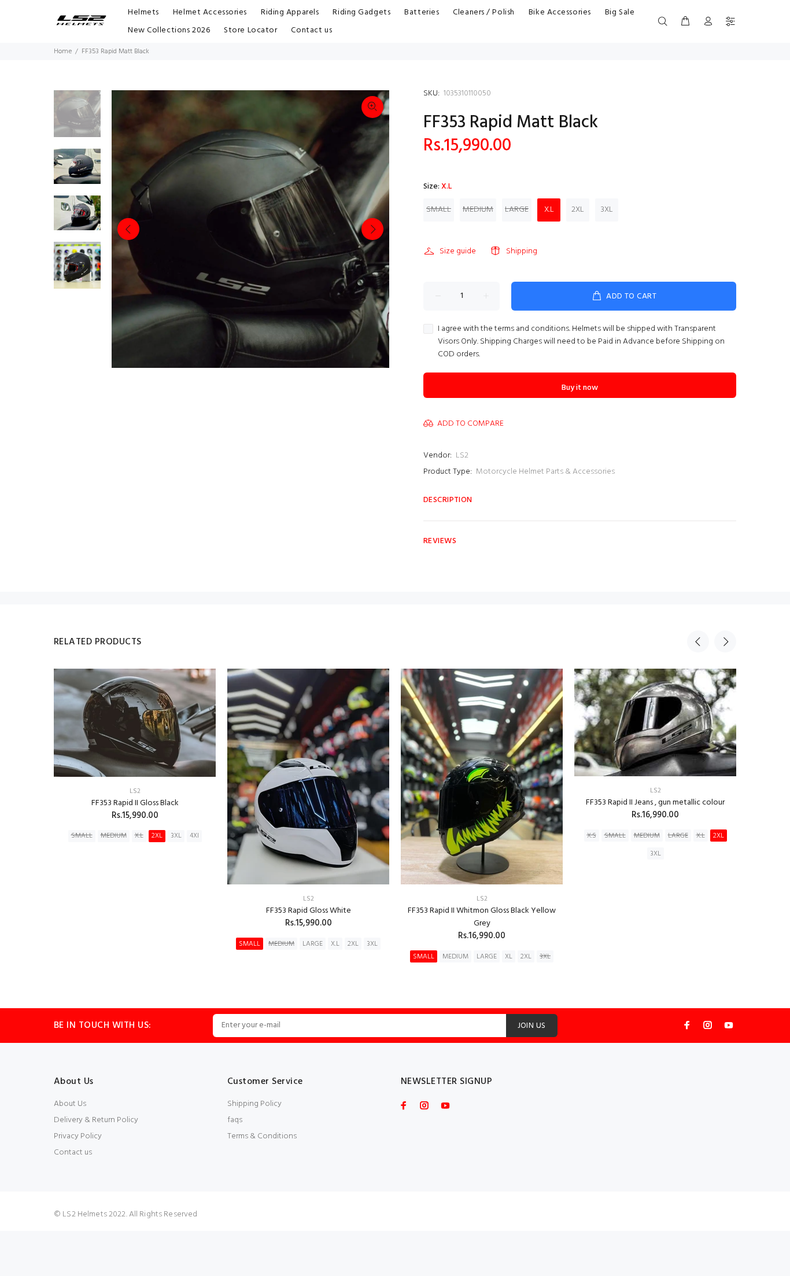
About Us (70, 1104)
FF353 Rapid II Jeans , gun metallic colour (655, 802)
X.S (591, 836)
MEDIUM (478, 209)
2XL (577, 209)
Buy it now (580, 387)
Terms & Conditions (262, 1136)
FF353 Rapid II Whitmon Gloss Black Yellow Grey (482, 917)
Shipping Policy (254, 1104)
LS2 (462, 455)
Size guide (458, 251)
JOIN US (532, 1025)
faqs (234, 1120)
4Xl (194, 836)
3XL (607, 209)
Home (63, 51)
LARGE (517, 209)
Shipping (521, 251)
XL (508, 956)
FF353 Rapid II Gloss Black (135, 803)
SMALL (438, 209)
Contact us (73, 1152)
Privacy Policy (78, 1136)
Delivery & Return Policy (96, 1120)
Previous (128, 229)
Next (372, 229)
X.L (549, 209)
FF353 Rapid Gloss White (308, 910)
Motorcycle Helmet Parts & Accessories (545, 471)
